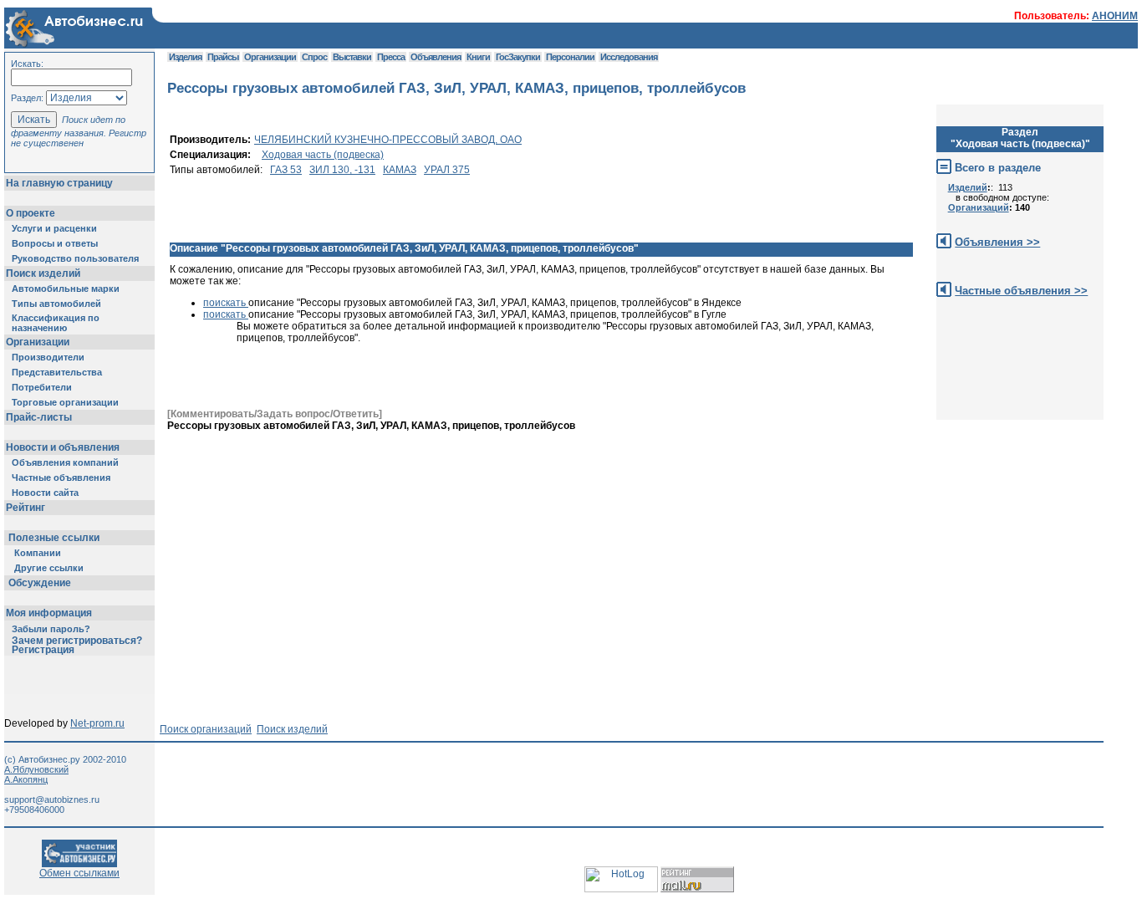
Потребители (42, 387)
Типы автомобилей (56, 304)
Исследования (629, 57)
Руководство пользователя (75, 258)
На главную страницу (59, 183)
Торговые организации (65, 402)
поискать (225, 303)
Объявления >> (997, 242)
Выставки (352, 57)
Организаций (978, 207)
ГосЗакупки (518, 57)
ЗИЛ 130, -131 (342, 170)
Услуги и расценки (54, 228)
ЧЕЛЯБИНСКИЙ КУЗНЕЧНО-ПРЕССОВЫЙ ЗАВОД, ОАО (388, 140)
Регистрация (43, 650)
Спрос (314, 57)
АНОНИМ (1115, 16)
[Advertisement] (471, 469)
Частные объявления (61, 477)
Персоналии (570, 57)
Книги (478, 57)
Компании (38, 553)
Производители (48, 357)
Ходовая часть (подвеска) (323, 155)
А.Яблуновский (36, 769)
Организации (37, 342)
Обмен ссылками (79, 873)
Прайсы (223, 57)
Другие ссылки (49, 568)
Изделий (967, 187)
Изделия (185, 57)
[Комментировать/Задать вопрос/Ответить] (274, 414)
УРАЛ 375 (447, 170)
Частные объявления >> (1021, 290)
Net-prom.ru (97, 723)
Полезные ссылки (54, 538)
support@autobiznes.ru (51, 799)
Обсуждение (40, 583)
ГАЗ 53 (286, 170)
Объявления (435, 57)
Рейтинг (25, 507)
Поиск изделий (43, 273)
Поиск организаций (206, 729)
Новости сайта (45, 493)
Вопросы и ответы (55, 243)
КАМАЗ (399, 170)
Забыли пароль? (51, 629)
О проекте (30, 213)
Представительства (57, 372)
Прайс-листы (39, 417)
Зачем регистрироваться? (77, 640)
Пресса (390, 57)
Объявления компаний (65, 462)
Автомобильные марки (66, 288)
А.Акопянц (26, 779)
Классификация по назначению (55, 323)
